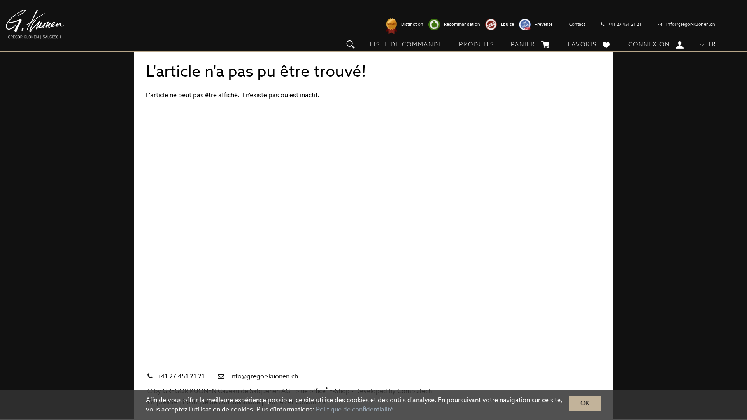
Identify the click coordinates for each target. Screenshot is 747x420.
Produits (476, 44)
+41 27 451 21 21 (625, 24)
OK (584, 403)
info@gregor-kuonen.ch (690, 24)
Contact (577, 24)
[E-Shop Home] (35, 24)
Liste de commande (406, 44)
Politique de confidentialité (354, 409)
